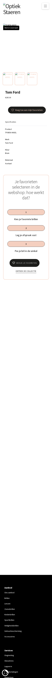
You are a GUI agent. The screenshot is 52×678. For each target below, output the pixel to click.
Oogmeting (9, 655)
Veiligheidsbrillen (11, 625)
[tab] (7, 79)
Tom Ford (12, 92)
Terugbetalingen (11, 672)
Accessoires (9, 636)
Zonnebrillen (9, 609)
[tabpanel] (26, 47)
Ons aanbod (9, 592)
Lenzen (7, 603)
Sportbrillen (9, 620)
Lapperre (8, 666)
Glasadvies (9, 661)
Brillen (7, 598)
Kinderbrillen (9, 614)
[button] (45, 6)
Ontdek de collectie (26, 271)
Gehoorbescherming (13, 631)
